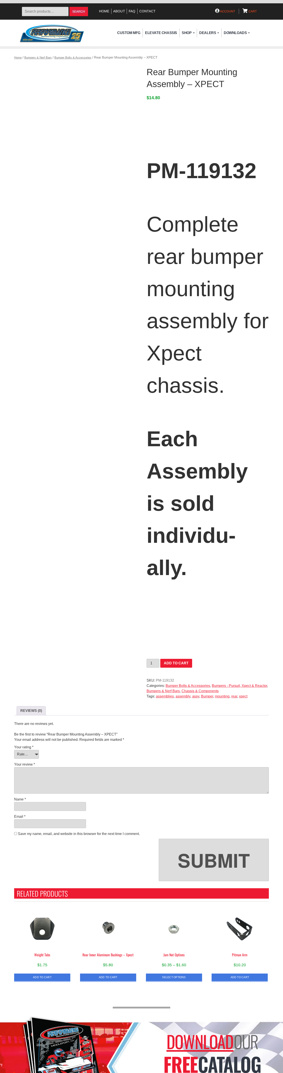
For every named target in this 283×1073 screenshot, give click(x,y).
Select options (173, 977)
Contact (147, 11)
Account (227, 11)
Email (19, 816)
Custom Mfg (128, 33)
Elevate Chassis (161, 33)
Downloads (235, 33)
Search (78, 11)
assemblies (165, 696)
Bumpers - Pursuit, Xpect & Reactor (239, 686)
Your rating (23, 747)
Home (104, 11)
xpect (243, 696)
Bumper (207, 696)
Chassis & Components (200, 691)
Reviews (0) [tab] (31, 711)
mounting (222, 696)
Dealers (207, 33)
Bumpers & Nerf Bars (38, 57)
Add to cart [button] (42, 977)
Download (199, 1041)
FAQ (132, 11)
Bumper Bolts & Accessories (72, 57)
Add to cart (176, 663)
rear (234, 696)
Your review (24, 764)
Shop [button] (186, 33)
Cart (252, 11)
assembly (183, 696)
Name (20, 799)
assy (195, 696)
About (119, 11)
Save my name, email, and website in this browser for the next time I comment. (79, 834)
